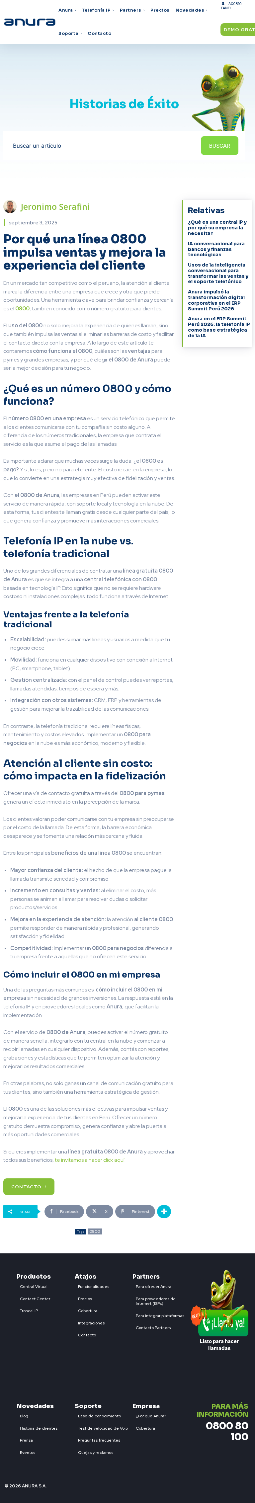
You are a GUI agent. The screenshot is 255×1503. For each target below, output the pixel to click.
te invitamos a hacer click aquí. (90, 1159)
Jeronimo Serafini (55, 206)
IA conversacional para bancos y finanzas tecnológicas (216, 249)
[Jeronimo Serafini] (11, 206)
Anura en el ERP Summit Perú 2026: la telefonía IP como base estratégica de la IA (219, 327)
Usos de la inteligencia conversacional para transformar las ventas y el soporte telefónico (218, 273)
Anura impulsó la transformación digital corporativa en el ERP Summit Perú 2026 (216, 300)
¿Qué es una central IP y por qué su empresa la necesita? (217, 227)
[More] (164, 1211)
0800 (94, 1231)
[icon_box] (32, 1285)
